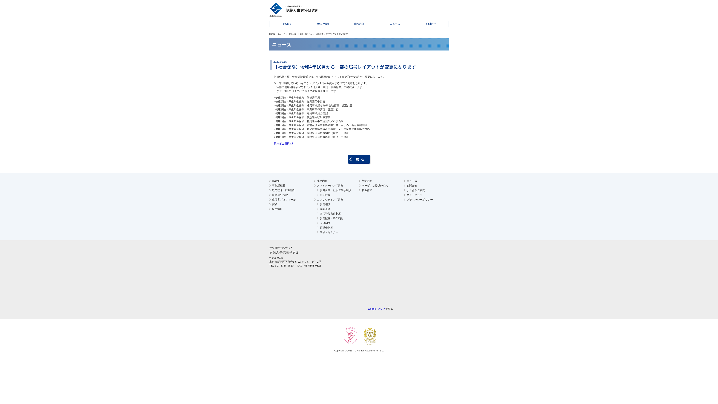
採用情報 (277, 208)
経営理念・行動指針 (284, 190)
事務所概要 (278, 185)
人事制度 (325, 222)
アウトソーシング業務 (330, 185)
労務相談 (325, 204)
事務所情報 (323, 23)
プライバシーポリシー (420, 199)
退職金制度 (326, 227)
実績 (274, 204)
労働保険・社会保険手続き (335, 190)
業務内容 (359, 23)
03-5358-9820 (285, 265)
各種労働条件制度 (330, 213)
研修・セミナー (329, 232)
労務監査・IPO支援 (331, 218)
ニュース (395, 23)
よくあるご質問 (416, 190)
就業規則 (325, 208)
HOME (287, 23)
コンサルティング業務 (330, 199)
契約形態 (367, 180)
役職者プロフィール (284, 199)
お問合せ (431, 23)
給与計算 (325, 194)
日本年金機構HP (283, 143)
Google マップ (376, 308)
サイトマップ (414, 194)
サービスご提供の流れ (375, 185)
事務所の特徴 (280, 194)
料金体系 (367, 190)
